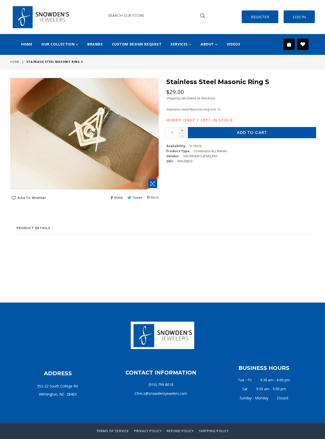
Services (180, 44)
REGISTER (260, 16)
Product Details (33, 228)
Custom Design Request (137, 44)
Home (26, 44)
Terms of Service (112, 431)
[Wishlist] (302, 44)
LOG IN (299, 16)
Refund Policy (180, 431)
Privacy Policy (148, 431)
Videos (233, 44)
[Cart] (289, 48)
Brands (95, 44)
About (208, 44)
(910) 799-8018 (161, 384)
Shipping (173, 98)
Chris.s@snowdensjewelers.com (161, 393)
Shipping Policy (214, 431)
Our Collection (58, 44)
